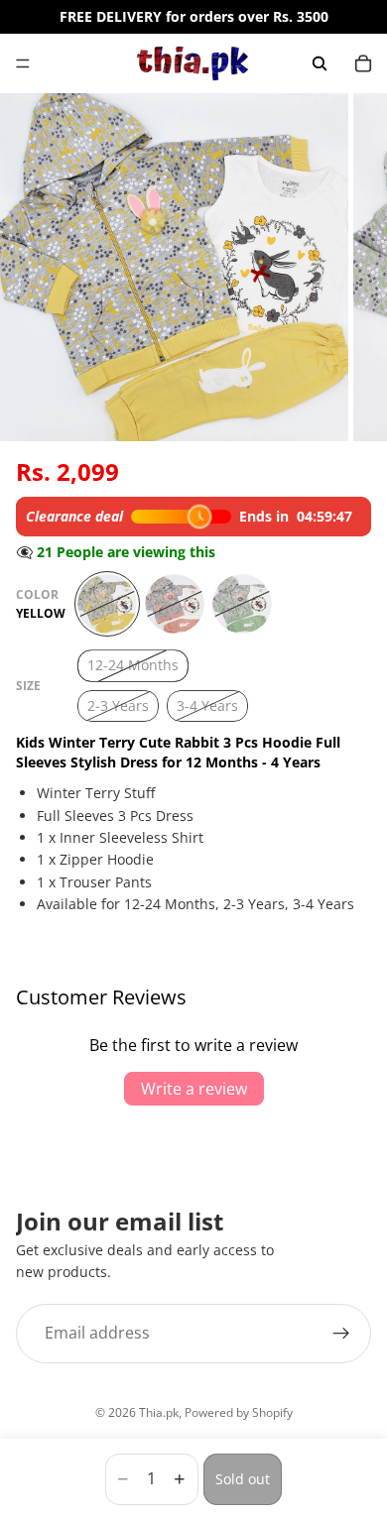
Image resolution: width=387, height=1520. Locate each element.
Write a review (194, 1089)
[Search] (319, 63)
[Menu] (23, 63)
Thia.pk (159, 1412)
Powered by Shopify (239, 1412)
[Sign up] (341, 1332)
